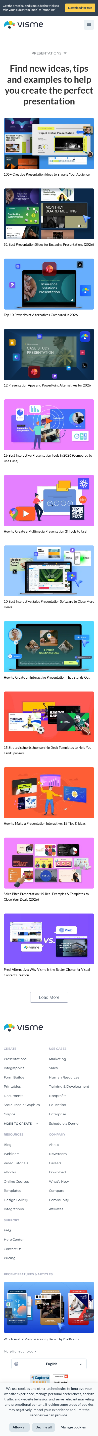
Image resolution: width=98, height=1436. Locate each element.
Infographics (14, 1068)
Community (59, 1200)
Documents (13, 1096)
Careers (55, 1163)
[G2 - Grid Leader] (60, 1376)
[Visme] (23, 25)
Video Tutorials (16, 1163)
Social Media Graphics (22, 1105)
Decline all (43, 1427)
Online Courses (16, 1181)
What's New (59, 1181)
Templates (12, 1191)
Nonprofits (57, 1096)
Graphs (9, 1114)
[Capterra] (41, 1376)
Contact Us (12, 1249)
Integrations (14, 1209)
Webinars (11, 1154)
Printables (12, 1086)
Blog (8, 1145)
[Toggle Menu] (89, 25)
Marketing (57, 1059)
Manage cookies (73, 1427)
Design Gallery (16, 1200)
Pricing (10, 1258)
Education (57, 1105)
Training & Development (69, 1086)
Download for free (80, 8)
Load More (49, 997)
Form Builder (15, 1077)
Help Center (14, 1239)
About (54, 1145)
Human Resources (64, 1077)
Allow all (19, 1427)
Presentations (15, 1059)
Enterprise (57, 1114)
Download (57, 1172)
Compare (56, 1191)
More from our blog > (20, 1351)
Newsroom (58, 1154)
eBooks (10, 1172)
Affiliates (56, 1209)
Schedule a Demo (63, 1123)
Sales (53, 1068)
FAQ (7, 1230)
